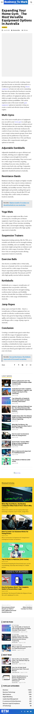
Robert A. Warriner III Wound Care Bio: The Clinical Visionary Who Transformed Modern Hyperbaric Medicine (22, 408)
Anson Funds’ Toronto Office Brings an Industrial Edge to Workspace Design (20, 443)
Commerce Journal (15, 631)
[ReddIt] (26, 365)
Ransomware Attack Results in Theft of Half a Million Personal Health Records (9, 609)
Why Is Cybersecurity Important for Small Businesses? (21, 451)
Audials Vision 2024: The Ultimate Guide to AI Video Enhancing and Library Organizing (22, 417)
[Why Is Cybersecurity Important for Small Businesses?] (6, 452)
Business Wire (16, 30)
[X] (18, 365)
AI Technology (15, 625)
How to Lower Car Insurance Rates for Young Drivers (20, 434)
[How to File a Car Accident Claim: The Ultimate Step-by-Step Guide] (6, 661)
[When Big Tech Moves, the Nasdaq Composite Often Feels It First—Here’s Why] (6, 426)
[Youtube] (30, 711)
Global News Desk (15, 672)
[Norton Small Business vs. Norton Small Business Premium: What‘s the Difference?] (6, 678)
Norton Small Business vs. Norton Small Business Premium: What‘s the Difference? (20, 678)
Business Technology (17, 644)
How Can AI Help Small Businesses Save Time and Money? (20, 669)
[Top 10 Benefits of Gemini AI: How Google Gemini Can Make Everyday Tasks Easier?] (6, 400)
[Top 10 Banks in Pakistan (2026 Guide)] (6, 461)
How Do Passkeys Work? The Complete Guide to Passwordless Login (15, 588)
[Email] (30, 365)
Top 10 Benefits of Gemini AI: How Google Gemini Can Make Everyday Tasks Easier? (21, 399)
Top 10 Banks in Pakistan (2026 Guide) (21, 460)
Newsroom (14, 650)
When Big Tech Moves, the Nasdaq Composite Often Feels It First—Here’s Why (22, 426)
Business (4, 27)
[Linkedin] (22, 365)
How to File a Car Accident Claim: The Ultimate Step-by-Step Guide (21, 660)
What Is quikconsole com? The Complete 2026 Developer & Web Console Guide (22, 382)
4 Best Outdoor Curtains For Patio (26, 608)
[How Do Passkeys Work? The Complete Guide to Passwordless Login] (17, 578)
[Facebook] (14, 365)
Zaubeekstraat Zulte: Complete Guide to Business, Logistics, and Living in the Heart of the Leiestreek (22, 391)
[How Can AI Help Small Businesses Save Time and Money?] (6, 669)
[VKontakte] (27, 711)
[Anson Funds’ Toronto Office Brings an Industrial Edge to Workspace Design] (6, 444)
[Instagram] (24, 711)
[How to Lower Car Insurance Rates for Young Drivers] (6, 435)
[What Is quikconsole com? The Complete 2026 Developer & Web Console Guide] (6, 383)
